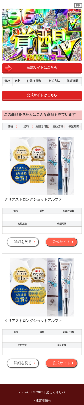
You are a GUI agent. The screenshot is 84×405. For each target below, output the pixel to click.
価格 (10, 126)
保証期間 (74, 126)
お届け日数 (42, 126)
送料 (26, 126)
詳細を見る (23, 242)
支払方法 (58, 126)
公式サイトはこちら (42, 67)
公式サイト (61, 242)
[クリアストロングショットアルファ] (42, 194)
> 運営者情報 (42, 400)
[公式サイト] (42, 58)
